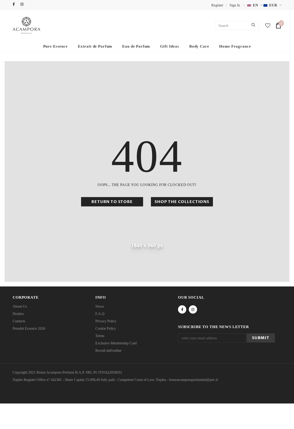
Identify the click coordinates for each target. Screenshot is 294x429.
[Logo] (26, 25)
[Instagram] (23, 4)
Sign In (234, 5)
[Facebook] (15, 4)
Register (217, 5)
